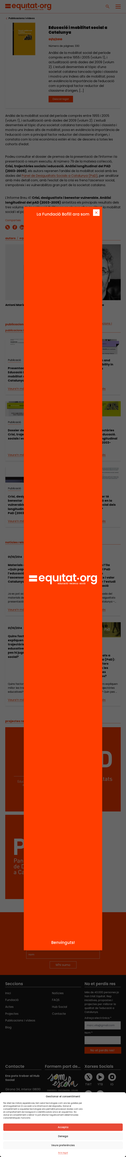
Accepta (63, 1127)
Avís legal (63, 1152)
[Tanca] (96, 212)
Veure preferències (63, 1145)
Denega (63, 1136)
